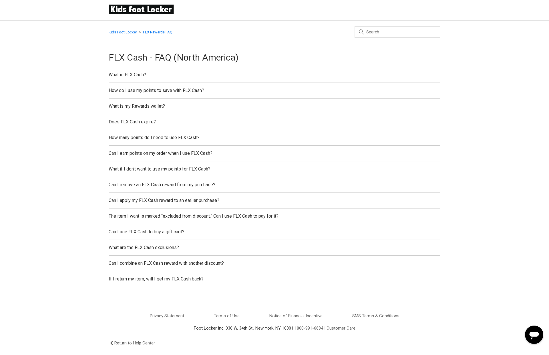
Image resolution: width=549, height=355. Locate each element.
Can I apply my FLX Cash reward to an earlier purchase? (164, 200)
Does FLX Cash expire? (132, 122)
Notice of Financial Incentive (296, 315)
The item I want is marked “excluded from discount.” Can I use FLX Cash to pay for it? (194, 216)
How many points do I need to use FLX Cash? (154, 137)
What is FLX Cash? (127, 74)
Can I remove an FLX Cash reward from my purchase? (162, 184)
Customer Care (341, 328)
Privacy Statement (167, 315)
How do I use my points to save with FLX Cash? (156, 90)
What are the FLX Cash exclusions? (144, 247)
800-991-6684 (310, 328)
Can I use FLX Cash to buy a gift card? (146, 231)
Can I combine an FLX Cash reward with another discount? (166, 263)
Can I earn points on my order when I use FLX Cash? (160, 153)
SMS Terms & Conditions (375, 315)
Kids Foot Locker (123, 32)
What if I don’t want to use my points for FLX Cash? (159, 169)
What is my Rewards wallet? (137, 106)
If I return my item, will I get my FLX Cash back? (156, 279)
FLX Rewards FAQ (157, 32)
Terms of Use (227, 315)
